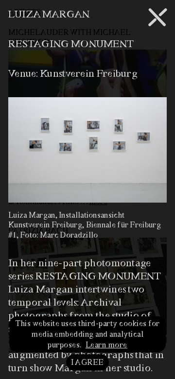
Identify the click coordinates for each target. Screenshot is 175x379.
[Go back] (157, 17)
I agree (87, 362)
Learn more (106, 345)
